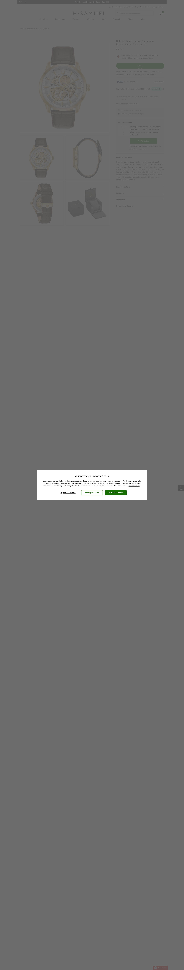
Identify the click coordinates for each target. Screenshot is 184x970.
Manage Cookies (92, 493)
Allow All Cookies (116, 493)
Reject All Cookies (68, 493)
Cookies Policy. (134, 486)
